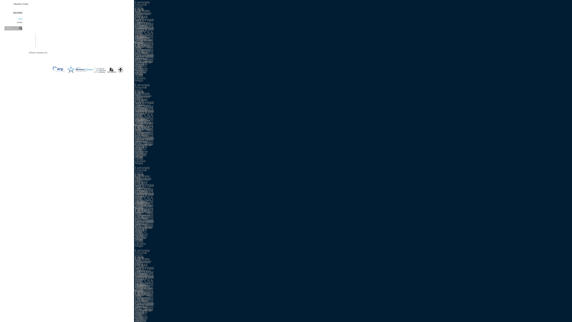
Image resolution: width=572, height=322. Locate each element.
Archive (19, 22)
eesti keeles (17, 12)
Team (20, 19)
